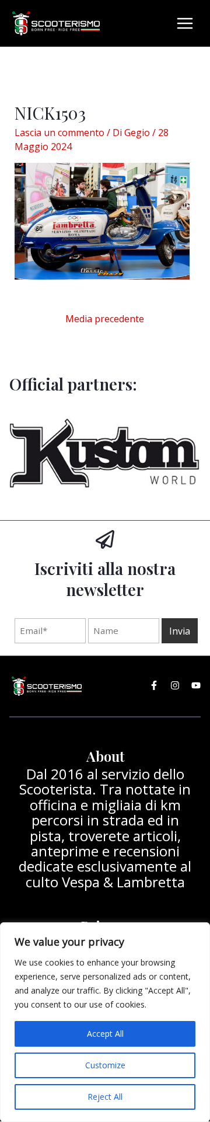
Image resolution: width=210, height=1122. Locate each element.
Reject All (105, 1096)
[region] (105, 1022)
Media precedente (104, 318)
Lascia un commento (59, 132)
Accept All (105, 1033)
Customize (105, 1065)
